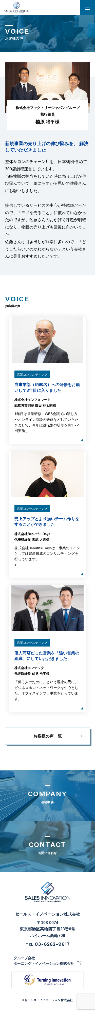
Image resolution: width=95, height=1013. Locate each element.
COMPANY (47, 797)
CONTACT (47, 847)
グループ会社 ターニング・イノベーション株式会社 (44, 960)
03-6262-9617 (52, 944)
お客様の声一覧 (47, 736)
